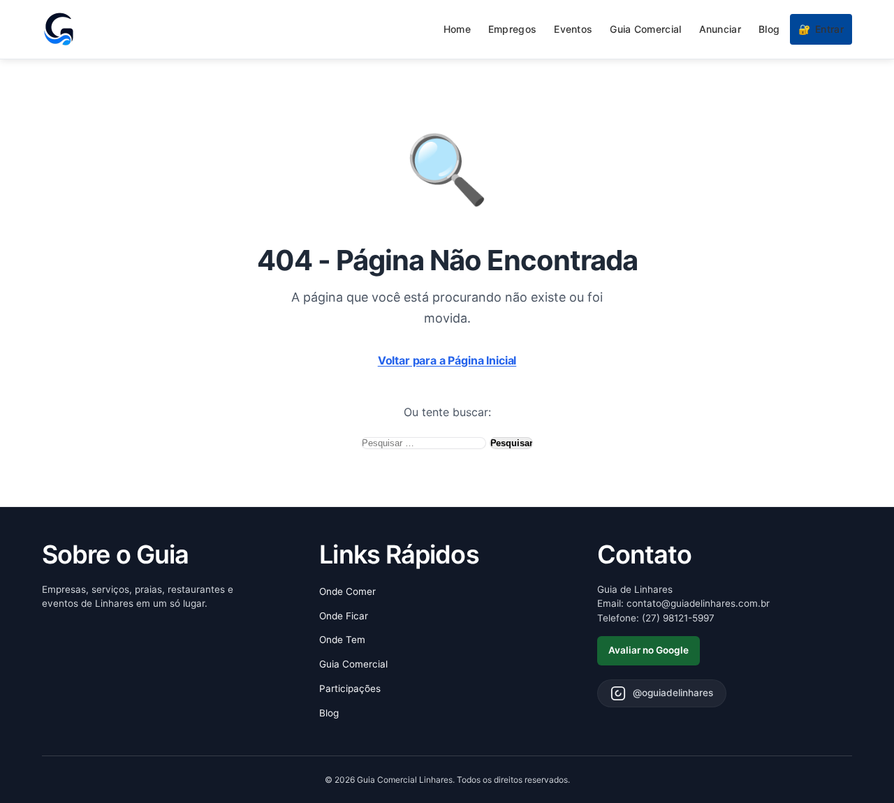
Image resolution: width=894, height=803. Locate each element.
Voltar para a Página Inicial (447, 360)
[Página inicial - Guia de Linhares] (58, 29)
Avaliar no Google (648, 650)
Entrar (821, 29)
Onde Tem (342, 639)
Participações (350, 688)
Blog (769, 29)
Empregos (512, 29)
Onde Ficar (343, 615)
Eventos (573, 29)
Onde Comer (347, 591)
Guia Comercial (645, 29)
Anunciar (720, 29)
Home (457, 29)
